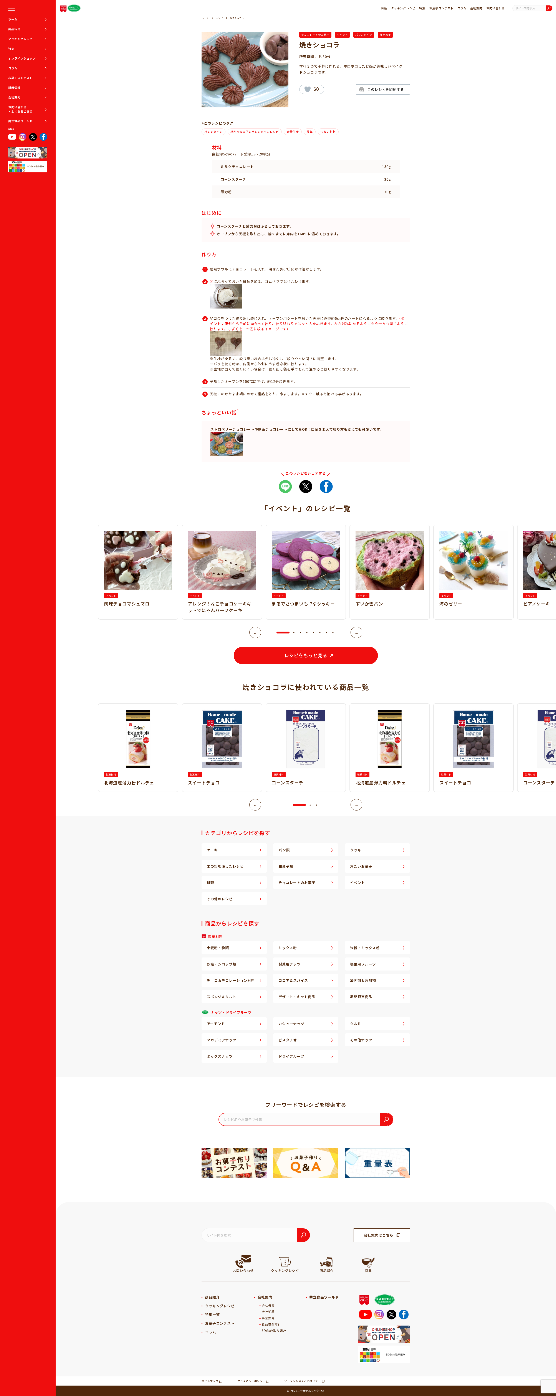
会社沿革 (268, 1311)
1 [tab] (278, 632)
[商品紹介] (326, 1261)
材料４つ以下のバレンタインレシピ (254, 132)
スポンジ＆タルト (221, 996)
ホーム (12, 19)
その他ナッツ (361, 1039)
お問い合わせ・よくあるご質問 (20, 109)
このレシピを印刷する (385, 89)
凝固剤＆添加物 (363, 980)
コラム (12, 68)
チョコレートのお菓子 (315, 34)
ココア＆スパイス (293, 980)
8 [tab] (333, 632)
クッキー (357, 849)
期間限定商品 (361, 996)
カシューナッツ (291, 1023)
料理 (210, 882)
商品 (384, 8)
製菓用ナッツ (289, 964)
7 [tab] (326, 632)
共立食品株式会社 (308, 1391)
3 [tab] (300, 632)
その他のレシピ (220, 898)
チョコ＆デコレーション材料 (231, 980)
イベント (342, 34)
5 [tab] (313, 632)
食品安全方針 (271, 1324)
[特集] (368, 1261)
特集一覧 (212, 1314)
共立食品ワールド (20, 121)
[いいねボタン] (307, 89)
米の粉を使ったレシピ (225, 866)
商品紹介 (14, 29)
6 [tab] (320, 632)
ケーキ (212, 849)
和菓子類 (285, 866)
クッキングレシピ (20, 39)
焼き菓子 (385, 34)
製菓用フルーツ (363, 964)
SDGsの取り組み (274, 1330)
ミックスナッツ (220, 1056)
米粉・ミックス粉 (365, 947)
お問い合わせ (495, 8)
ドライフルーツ (291, 1056)
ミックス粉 (287, 947)
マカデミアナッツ (221, 1039)
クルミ (355, 1023)
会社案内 (14, 97)
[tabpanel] (306, 572)
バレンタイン (363, 34)
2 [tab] (294, 632)
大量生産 (293, 132)
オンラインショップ (22, 58)
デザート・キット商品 (296, 996)
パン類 (284, 849)
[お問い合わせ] (243, 1261)
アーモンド (216, 1023)
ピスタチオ (287, 1039)
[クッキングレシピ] (285, 1261)
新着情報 (14, 87)
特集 (11, 49)
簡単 (310, 132)
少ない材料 (328, 132)
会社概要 (268, 1305)
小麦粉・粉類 (218, 947)
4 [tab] (307, 632)
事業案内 (268, 1318)
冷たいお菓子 (361, 866)
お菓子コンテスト (20, 78)
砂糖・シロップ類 (221, 964)
